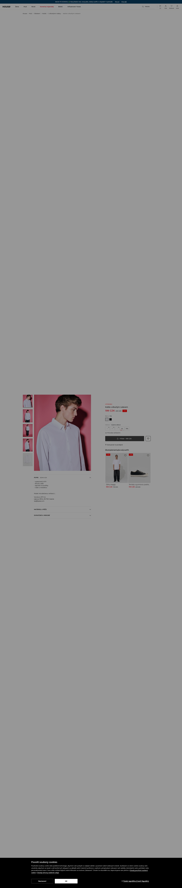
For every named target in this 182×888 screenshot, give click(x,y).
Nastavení (42, 881)
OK (66, 881)
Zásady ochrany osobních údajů (48, 873)
